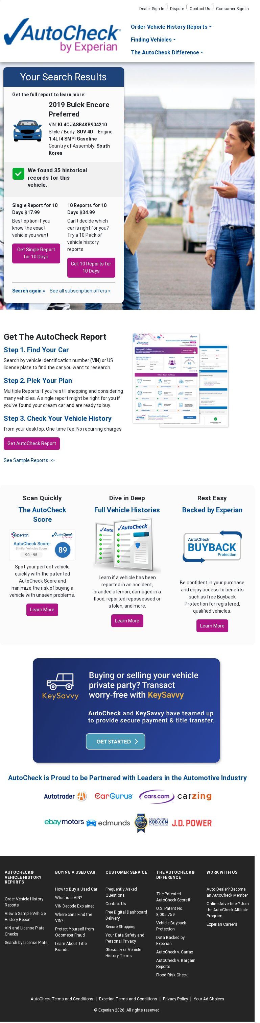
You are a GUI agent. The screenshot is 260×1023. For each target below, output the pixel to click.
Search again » (28, 290)
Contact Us (200, 8)
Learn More (42, 609)
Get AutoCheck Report (31, 443)
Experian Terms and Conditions (128, 999)
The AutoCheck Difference (165, 52)
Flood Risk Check (172, 975)
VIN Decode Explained (75, 906)
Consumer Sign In (232, 8)
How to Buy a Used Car (76, 889)
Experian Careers (222, 924)
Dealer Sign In (151, 8)
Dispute (177, 8)
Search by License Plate (26, 942)
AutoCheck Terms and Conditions (62, 999)
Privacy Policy (175, 999)
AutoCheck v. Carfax (174, 952)
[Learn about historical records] (47, 185)
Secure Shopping (120, 926)
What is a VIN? (68, 897)
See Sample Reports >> (29, 460)
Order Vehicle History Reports (169, 27)
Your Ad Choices (209, 999)
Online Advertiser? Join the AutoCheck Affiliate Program (228, 909)
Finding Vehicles (151, 39)
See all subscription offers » (80, 290)
